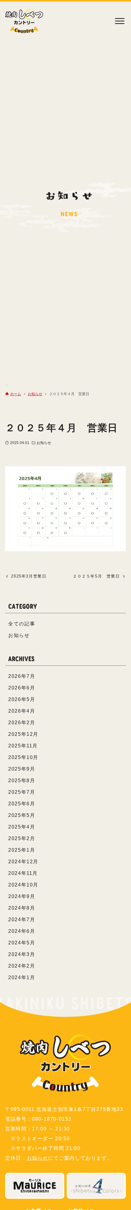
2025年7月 (21, 792)
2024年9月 (21, 896)
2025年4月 (21, 826)
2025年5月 (21, 815)
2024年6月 (21, 931)
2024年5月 (21, 942)
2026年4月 (21, 711)
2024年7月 (21, 919)
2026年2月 (21, 722)
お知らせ (44, 443)
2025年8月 (21, 780)
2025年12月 (23, 734)
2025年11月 (23, 745)
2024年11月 (23, 873)
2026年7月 (21, 676)
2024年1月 (21, 977)
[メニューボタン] (120, 21)
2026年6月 (21, 687)
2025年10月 (23, 757)
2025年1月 (21, 850)
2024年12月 (23, 861)
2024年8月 (21, 908)
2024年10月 (23, 884)
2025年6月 (21, 803)
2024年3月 (21, 954)
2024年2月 (21, 965)
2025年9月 (21, 768)
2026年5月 (21, 699)
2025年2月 (21, 838)
